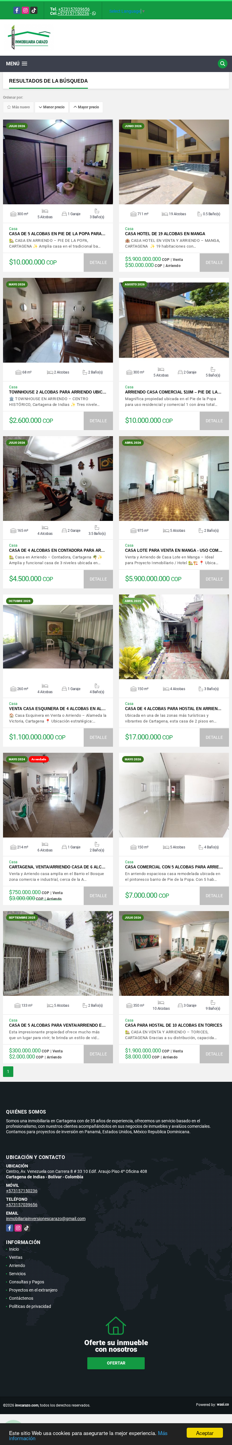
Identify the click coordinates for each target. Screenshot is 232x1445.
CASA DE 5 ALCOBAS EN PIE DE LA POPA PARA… (57, 234)
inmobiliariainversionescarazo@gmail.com (45, 1218)
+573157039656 (74, 9)
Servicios (17, 1273)
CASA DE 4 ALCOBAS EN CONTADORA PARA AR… (57, 550)
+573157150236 (73, 13)
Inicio (14, 1249)
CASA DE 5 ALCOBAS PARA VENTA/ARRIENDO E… (57, 1025)
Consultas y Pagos (26, 1281)
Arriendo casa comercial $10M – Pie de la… (173, 392)
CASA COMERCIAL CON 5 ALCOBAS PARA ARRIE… (174, 867)
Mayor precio (88, 107)
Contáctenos (21, 1298)
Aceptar (205, 1433)
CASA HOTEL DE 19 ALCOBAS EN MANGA (165, 234)
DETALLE (98, 262)
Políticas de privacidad (30, 1306)
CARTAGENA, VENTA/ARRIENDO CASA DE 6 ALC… (57, 867)
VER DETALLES (58, 162)
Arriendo (17, 1265)
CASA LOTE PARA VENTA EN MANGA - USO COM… (173, 550)
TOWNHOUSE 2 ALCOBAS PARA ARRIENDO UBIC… (57, 392)
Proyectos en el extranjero (33, 1290)
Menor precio (53, 107)
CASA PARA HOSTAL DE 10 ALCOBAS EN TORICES (173, 1025)
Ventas (15, 1257)
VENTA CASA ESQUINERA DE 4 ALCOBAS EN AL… (57, 708)
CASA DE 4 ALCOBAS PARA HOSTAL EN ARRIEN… (173, 708)
